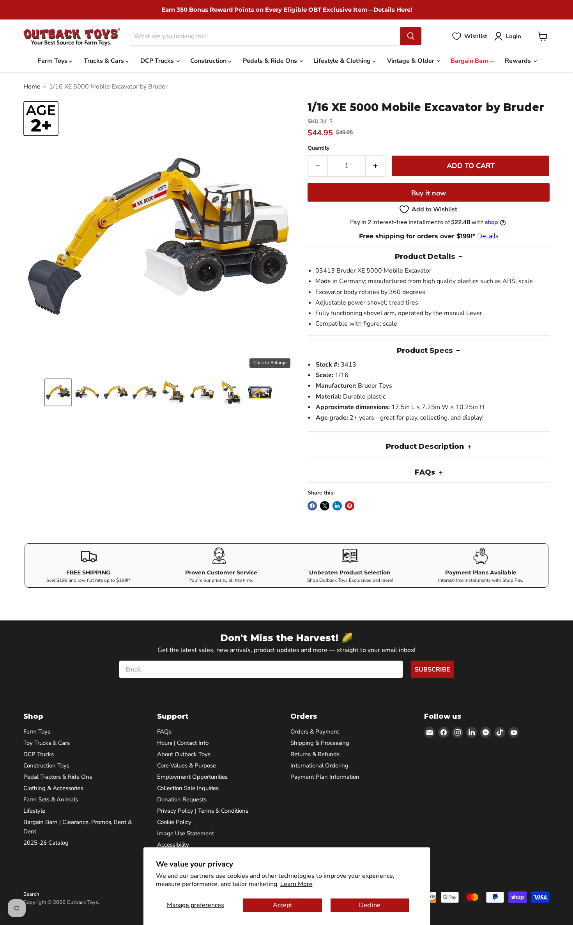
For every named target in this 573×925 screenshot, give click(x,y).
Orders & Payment (314, 731)
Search (31, 894)
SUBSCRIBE (432, 669)
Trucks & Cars (105, 61)
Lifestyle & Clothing (342, 61)
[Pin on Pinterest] (349, 505)
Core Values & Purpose (186, 765)
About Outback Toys (183, 754)
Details (487, 236)
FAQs (164, 731)
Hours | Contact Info (183, 743)
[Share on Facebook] (312, 505)
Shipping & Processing (319, 743)
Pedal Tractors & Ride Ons (57, 777)
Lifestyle (34, 811)
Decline (369, 905)
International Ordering (319, 765)
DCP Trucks (157, 61)
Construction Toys (46, 765)
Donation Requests (182, 799)
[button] (58, 392)
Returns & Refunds (315, 754)
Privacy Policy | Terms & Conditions (202, 811)
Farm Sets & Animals (50, 799)
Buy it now (428, 193)
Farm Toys (53, 61)
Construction (209, 61)
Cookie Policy (174, 822)
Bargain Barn (470, 61)
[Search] (410, 36)
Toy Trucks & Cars (46, 743)
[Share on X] (324, 505)
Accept (282, 905)
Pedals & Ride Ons (271, 61)
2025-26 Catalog (46, 843)
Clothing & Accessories (53, 788)
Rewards (518, 61)
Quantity (318, 148)
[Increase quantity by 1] (376, 166)
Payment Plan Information (324, 777)
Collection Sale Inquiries (188, 788)
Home (32, 86)
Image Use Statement (185, 833)
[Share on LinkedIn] (337, 505)
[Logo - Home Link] (71, 36)
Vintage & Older (411, 61)
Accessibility (173, 845)
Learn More (296, 884)
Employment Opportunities (192, 777)
